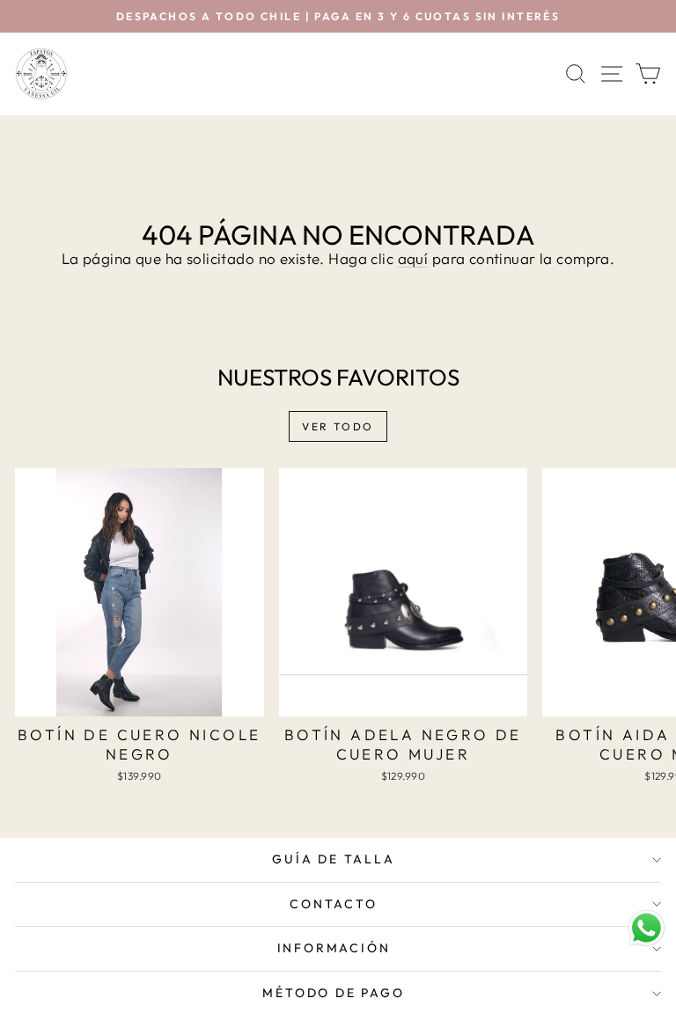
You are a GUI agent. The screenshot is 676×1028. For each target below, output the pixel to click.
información (334, 948)
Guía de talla (333, 859)
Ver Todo (337, 426)
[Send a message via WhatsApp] (646, 928)
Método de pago (333, 993)
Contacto (333, 904)
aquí (413, 258)
